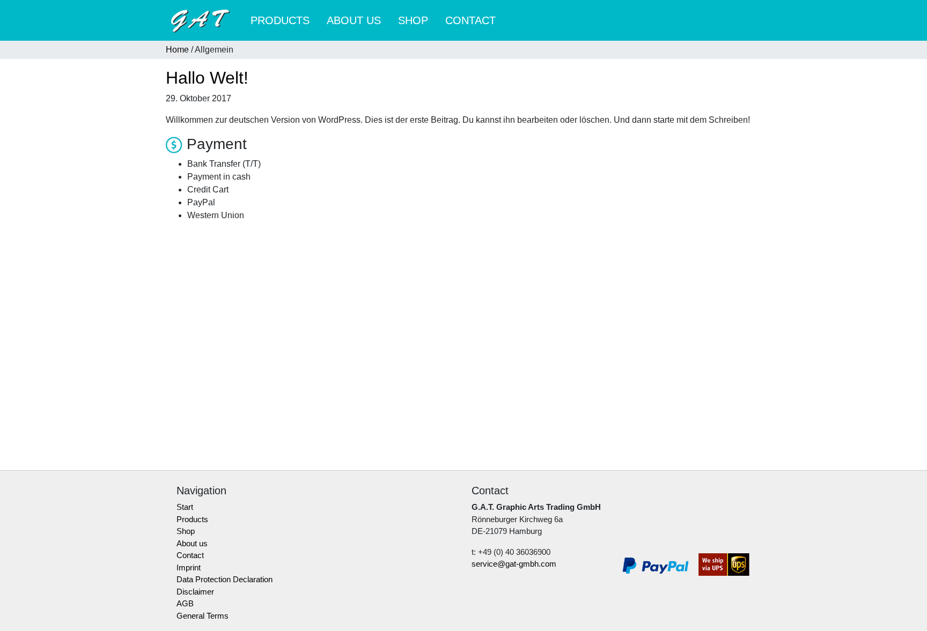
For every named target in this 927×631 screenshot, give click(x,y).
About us (354, 20)
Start (184, 506)
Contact (470, 20)
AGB (185, 603)
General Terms (202, 615)
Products (280, 20)
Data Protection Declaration (224, 579)
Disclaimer (195, 591)
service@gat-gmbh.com (514, 563)
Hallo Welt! (207, 77)
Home (177, 49)
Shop (413, 20)
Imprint (188, 567)
